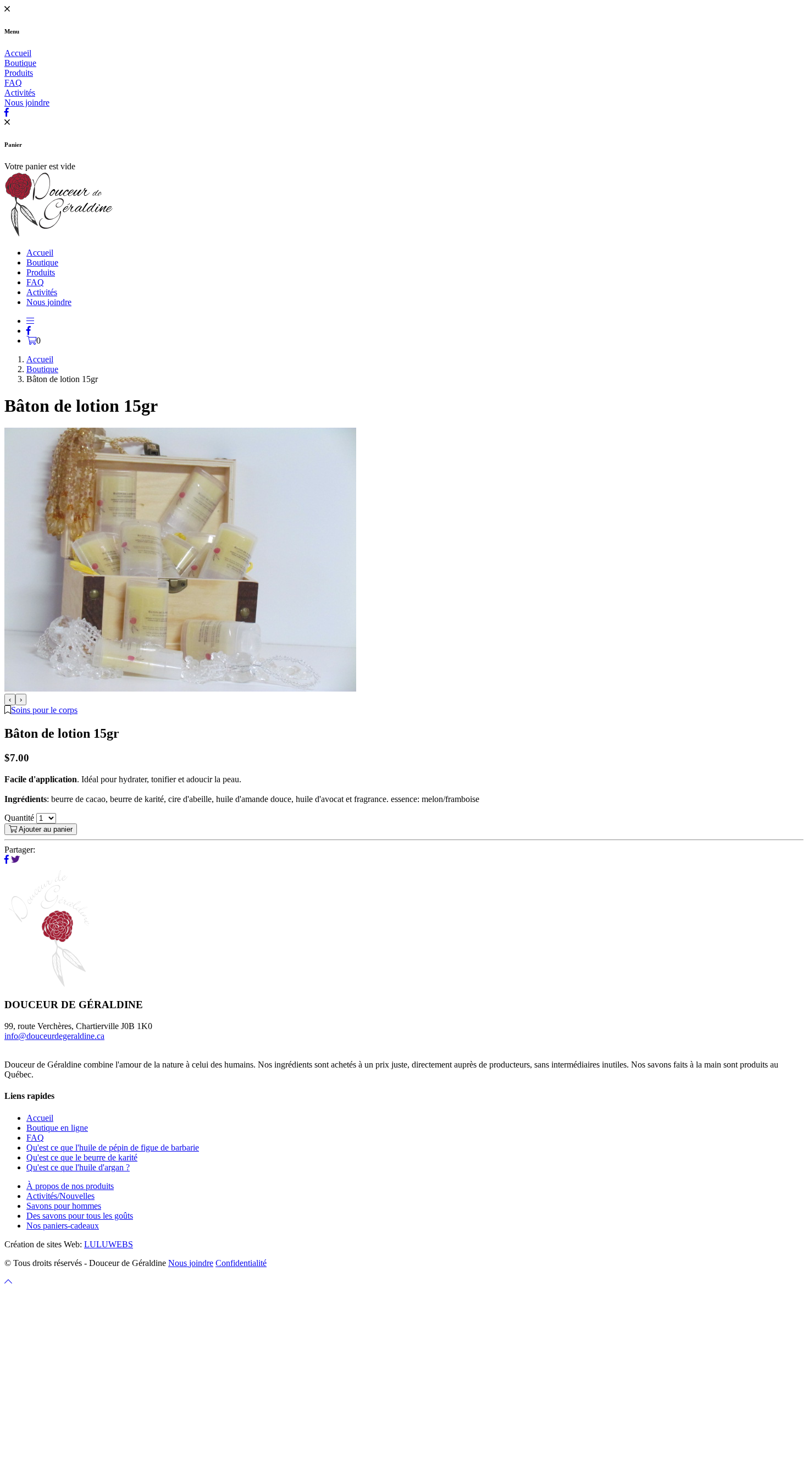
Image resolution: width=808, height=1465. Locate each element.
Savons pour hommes (63, 1205)
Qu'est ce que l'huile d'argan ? (78, 1167)
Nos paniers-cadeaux (62, 1225)
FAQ (13, 82)
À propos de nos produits (70, 1186)
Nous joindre (26, 102)
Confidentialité (241, 1263)
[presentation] (9, 699)
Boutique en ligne (57, 1127)
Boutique (20, 63)
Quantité (19, 817)
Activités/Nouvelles (60, 1196)
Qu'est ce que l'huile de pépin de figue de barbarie (112, 1147)
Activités (19, 92)
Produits (18, 73)
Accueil (17, 53)
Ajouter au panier (45, 829)
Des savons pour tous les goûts (79, 1215)
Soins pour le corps (44, 710)
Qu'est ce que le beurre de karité (81, 1157)
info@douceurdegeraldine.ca (54, 1036)
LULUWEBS (108, 1244)
